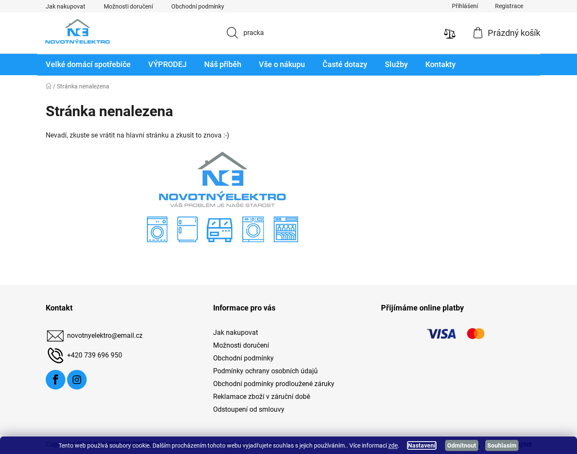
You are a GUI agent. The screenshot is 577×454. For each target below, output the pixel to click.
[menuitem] (88, 65)
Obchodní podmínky (197, 6)
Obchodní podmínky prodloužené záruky (273, 384)
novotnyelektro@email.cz (105, 335)
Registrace (509, 6)
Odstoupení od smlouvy (248, 409)
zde (393, 445)
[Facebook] (55, 380)
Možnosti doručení (128, 6)
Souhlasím (501, 445)
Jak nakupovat (65, 6)
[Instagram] (77, 380)
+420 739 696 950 (94, 355)
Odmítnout (461, 445)
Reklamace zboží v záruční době (261, 396)
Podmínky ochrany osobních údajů (265, 371)
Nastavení (422, 445)
